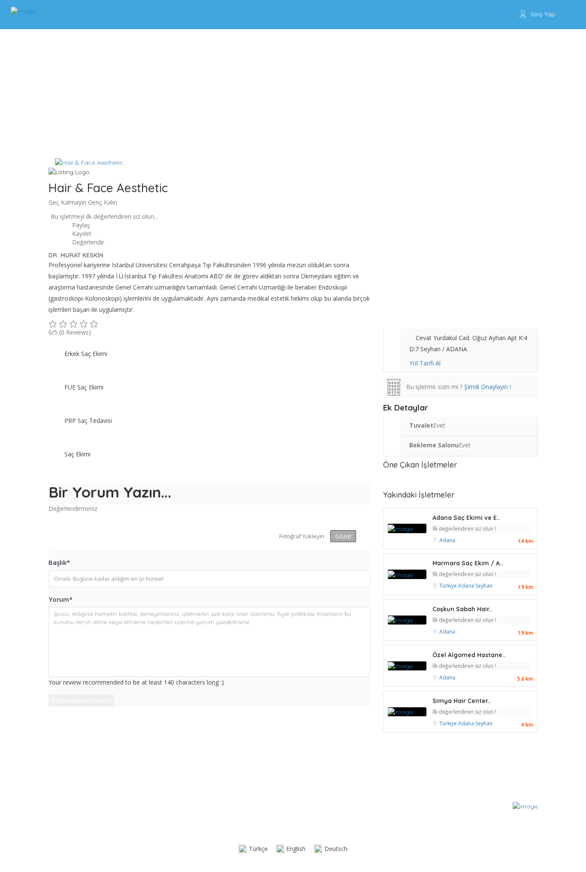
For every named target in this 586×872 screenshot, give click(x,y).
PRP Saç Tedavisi (88, 420)
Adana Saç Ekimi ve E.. (466, 518)
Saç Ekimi (77, 454)
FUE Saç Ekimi (83, 387)
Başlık (59, 562)
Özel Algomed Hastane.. (469, 655)
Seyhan (483, 585)
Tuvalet (421, 425)
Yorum (60, 599)
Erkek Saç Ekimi (85, 354)
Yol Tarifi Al (425, 363)
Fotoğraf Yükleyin (301, 536)
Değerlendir (87, 242)
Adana (447, 540)
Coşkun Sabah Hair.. (462, 609)
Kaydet (80, 233)
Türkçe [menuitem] (258, 849)
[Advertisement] (293, 93)
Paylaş (80, 225)
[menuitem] (253, 849)
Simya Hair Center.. (461, 701)
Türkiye (448, 585)
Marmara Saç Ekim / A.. (467, 563)
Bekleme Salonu (434, 445)
